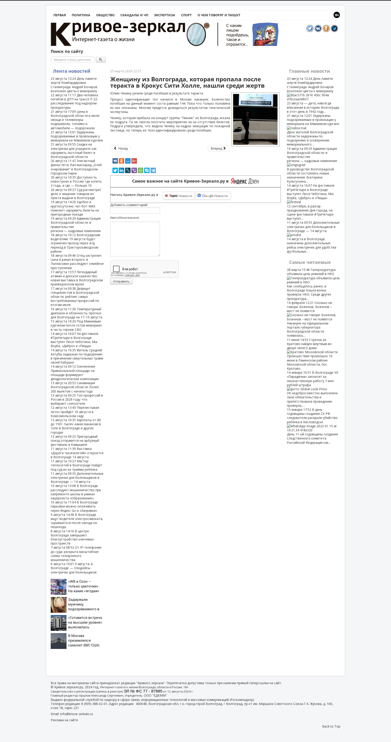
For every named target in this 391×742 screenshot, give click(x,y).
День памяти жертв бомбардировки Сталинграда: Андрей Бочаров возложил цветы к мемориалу (74, 84)
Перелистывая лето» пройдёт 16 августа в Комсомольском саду (75, 411)
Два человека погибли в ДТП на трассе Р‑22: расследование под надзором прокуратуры (74, 101)
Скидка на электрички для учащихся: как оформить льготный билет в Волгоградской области (74, 150)
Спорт (186, 15)
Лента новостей (71, 71)
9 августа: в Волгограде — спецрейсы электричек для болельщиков (74, 568)
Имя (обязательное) (124, 218)
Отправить (121, 281)
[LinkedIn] (121, 170)
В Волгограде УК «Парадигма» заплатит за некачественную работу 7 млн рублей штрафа (312, 389)
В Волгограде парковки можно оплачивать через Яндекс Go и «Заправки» (74, 506)
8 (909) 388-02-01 (94, 704)
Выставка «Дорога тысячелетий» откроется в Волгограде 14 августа (77, 452)
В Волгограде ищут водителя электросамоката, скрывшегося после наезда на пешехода (77, 520)
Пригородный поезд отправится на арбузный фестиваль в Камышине (75, 440)
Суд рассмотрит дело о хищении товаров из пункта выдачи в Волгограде (76, 194)
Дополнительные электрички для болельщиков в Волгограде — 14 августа (77, 477)
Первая (59, 15)
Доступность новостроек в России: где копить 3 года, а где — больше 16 (76, 181)
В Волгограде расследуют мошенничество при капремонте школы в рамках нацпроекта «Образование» (76, 492)
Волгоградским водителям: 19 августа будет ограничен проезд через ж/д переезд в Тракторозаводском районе (75, 243)
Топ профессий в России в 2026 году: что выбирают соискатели (77, 399)
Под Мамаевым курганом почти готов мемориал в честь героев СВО (76, 325)
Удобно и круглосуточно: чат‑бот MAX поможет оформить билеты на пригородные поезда (75, 208)
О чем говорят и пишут (219, 15)
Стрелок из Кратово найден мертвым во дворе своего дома (309, 354)
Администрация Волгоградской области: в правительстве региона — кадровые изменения (76, 224)
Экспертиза (164, 15)
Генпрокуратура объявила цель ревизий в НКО (311, 284)
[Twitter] (115, 170)
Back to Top (331, 726)
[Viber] (134, 170)
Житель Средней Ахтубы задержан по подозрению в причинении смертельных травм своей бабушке (77, 356)
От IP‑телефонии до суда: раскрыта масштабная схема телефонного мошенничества (76, 553)
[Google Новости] (213, 195)
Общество (105, 15)
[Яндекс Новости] (179, 195)
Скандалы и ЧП (134, 15)
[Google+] (134, 161)
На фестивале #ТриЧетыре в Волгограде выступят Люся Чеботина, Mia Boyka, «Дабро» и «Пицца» (74, 339)
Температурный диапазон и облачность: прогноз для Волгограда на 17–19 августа (76, 313)
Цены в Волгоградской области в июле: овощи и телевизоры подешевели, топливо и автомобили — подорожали (75, 119)
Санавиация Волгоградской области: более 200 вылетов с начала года (75, 387)
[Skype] (147, 170)
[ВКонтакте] (115, 161)
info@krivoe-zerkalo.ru (76, 714)
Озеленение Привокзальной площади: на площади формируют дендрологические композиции (75, 372)
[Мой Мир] (128, 161)
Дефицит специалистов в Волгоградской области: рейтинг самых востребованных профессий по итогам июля (75, 296)
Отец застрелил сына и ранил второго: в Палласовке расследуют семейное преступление (77, 261)
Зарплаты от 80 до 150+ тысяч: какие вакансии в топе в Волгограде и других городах (76, 426)
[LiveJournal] (128, 170)
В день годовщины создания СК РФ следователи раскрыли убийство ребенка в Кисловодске (312, 426)
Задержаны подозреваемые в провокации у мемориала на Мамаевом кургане (77, 136)
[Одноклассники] (121, 161)
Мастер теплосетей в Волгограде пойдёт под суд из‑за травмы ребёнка (77, 465)
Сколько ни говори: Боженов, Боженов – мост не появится (309, 319)
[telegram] (153, 170)
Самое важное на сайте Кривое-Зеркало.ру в (181, 181)
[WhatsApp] (140, 170)
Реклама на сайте (64, 720)
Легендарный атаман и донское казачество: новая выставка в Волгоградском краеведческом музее (77, 278)
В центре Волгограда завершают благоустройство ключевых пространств (72, 537)
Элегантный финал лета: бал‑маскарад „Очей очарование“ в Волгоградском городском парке (76, 167)
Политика (81, 15)
